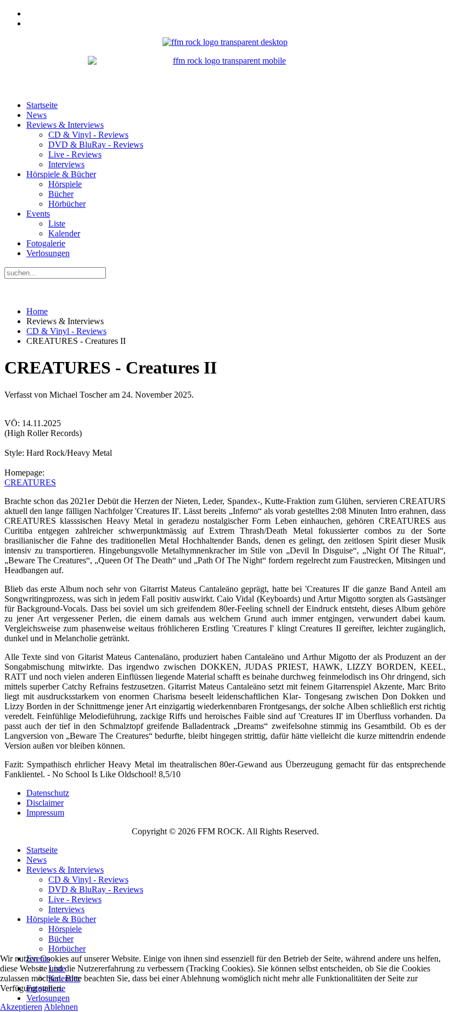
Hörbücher (67, 203)
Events (38, 213)
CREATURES (30, 482)
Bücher (61, 194)
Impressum (45, 812)
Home (37, 311)
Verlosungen (48, 253)
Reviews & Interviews (65, 124)
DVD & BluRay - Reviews (95, 144)
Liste (56, 223)
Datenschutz (47, 793)
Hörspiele (65, 184)
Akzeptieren (21, 1006)
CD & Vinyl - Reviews (88, 134)
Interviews (66, 164)
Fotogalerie (45, 243)
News (36, 115)
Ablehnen (61, 1006)
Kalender (64, 233)
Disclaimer (45, 802)
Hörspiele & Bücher (61, 174)
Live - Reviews (75, 154)
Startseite (42, 105)
